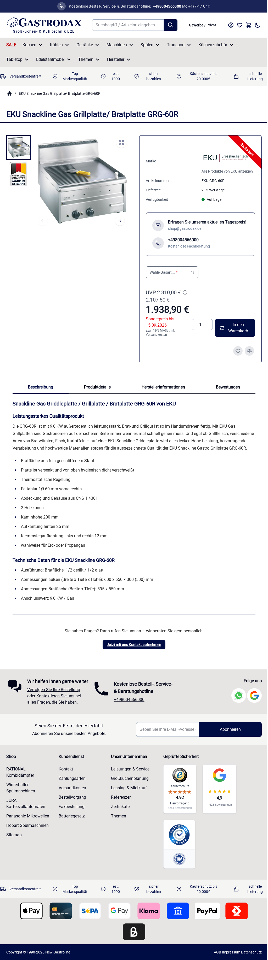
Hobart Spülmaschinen (27, 839)
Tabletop (14, 59)
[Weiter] (120, 221)
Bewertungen (228, 387)
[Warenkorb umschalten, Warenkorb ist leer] (248, 25)
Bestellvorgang (71, 811)
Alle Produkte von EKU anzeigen (227, 171)
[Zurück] (43, 221)
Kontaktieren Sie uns (55, 710)
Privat (211, 25)
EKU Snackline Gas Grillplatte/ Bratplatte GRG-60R (59, 93)
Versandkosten (156, 335)
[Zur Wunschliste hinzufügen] (238, 351)
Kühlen (56, 44)
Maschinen (117, 44)
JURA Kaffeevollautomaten (25, 817)
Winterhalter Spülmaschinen (20, 802)
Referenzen (119, 811)
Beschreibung (40, 387)
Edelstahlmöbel (50, 59)
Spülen (147, 44)
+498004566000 (128, 710)
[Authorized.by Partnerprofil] (177, 849)
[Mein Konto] (231, 25)
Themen (85, 59)
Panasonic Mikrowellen (27, 830)
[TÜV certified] (177, 873)
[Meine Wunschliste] (240, 25)
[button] (172, 272)
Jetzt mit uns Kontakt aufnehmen (134, 645)
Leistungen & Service (128, 783)
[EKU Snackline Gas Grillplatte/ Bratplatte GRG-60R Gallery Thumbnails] (18, 160)
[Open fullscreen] (121, 142)
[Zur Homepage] (9, 93)
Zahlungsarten (71, 792)
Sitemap (14, 849)
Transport (176, 44)
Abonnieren (226, 743)
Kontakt (65, 783)
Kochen (29, 44)
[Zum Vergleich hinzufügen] (249, 351)
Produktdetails (97, 387)
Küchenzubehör (212, 44)
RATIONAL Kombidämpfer (20, 786)
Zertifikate (118, 820)
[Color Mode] (257, 25)
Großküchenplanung (128, 792)
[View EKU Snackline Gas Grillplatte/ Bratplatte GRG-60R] (18, 147)
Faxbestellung (71, 820)
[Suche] (170, 25)
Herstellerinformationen (163, 387)
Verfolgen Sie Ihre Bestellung (53, 704)
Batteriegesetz (71, 830)
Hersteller (115, 59)
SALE (11, 44)
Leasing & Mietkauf (127, 802)
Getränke (84, 44)
